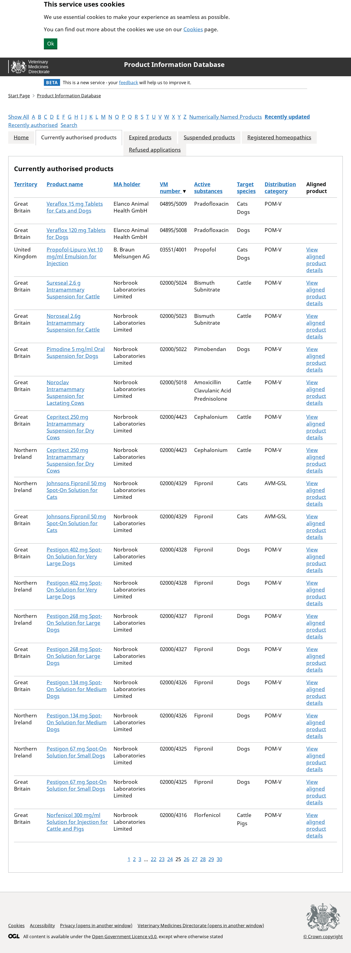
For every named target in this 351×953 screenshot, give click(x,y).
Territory (25, 184)
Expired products (150, 137)
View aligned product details (316, 260)
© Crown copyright (323, 936)
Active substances (208, 188)
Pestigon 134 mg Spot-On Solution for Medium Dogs (77, 689)
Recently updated (287, 116)
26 (186, 859)
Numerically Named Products (225, 116)
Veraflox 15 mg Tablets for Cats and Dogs (75, 207)
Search (69, 125)
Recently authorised (33, 125)
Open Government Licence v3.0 (124, 937)
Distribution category (280, 188)
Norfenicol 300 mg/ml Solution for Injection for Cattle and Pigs (77, 821)
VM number (171, 188)
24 (170, 859)
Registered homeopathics (279, 137)
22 (153, 859)
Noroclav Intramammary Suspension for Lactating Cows (65, 392)
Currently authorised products (79, 137)
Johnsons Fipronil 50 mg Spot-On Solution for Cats (76, 490)
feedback (128, 83)
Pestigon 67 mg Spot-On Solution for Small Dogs (77, 752)
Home (21, 137)
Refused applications (155, 149)
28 (203, 859)
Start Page (19, 96)
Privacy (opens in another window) (96, 926)
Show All (18, 116)
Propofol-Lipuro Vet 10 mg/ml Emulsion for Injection (75, 256)
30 (219, 859)
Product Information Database (174, 64)
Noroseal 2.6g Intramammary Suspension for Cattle (73, 322)
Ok (50, 43)
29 (211, 859)
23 (162, 859)
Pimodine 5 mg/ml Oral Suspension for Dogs (76, 353)
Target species (246, 188)
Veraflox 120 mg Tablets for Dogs (76, 234)
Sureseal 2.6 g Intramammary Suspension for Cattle (73, 289)
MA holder (127, 184)
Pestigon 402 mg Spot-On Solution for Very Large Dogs (74, 556)
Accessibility (42, 926)
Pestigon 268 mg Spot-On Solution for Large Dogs (74, 622)
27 (194, 859)
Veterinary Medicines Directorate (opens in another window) (201, 926)
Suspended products (209, 137)
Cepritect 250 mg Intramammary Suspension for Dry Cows (70, 427)
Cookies (193, 29)
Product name (65, 184)
